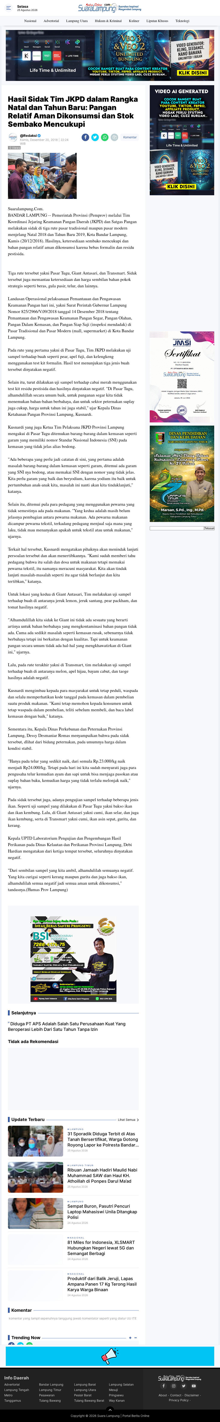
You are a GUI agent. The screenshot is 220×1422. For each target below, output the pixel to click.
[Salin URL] (114, 137)
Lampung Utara (77, 20)
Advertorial (51, 20)
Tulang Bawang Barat (89, 1400)
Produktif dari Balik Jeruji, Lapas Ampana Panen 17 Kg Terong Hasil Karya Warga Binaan (102, 1284)
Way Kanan (117, 1400)
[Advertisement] (73, 1080)
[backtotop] (110, 1410)
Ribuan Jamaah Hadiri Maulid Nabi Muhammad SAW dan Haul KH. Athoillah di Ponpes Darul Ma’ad (102, 1175)
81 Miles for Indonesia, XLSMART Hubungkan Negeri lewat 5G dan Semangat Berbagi (101, 1248)
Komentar (129, 137)
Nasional (30, 20)
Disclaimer (192, 1395)
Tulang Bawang (50, 1400)
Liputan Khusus (157, 20)
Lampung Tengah (16, 1390)
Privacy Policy (179, 1400)
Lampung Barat (85, 1384)
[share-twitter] (95, 137)
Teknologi (182, 20)
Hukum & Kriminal (108, 20)
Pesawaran (47, 1395)
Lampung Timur (81, 1165)
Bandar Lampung (51, 1384)
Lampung (77, 1129)
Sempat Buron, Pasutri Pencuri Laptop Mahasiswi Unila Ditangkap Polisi (102, 1212)
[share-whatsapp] (104, 137)
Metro (8, 1395)
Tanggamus (12, 1400)
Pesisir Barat (83, 1395)
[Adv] (182, 140)
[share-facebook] (85, 137)
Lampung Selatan (121, 1384)
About (163, 1395)
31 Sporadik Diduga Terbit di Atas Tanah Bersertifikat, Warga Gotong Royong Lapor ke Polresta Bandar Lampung (102, 1139)
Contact (175, 1395)
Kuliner (134, 20)
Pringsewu (116, 1395)
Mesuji (113, 1390)
